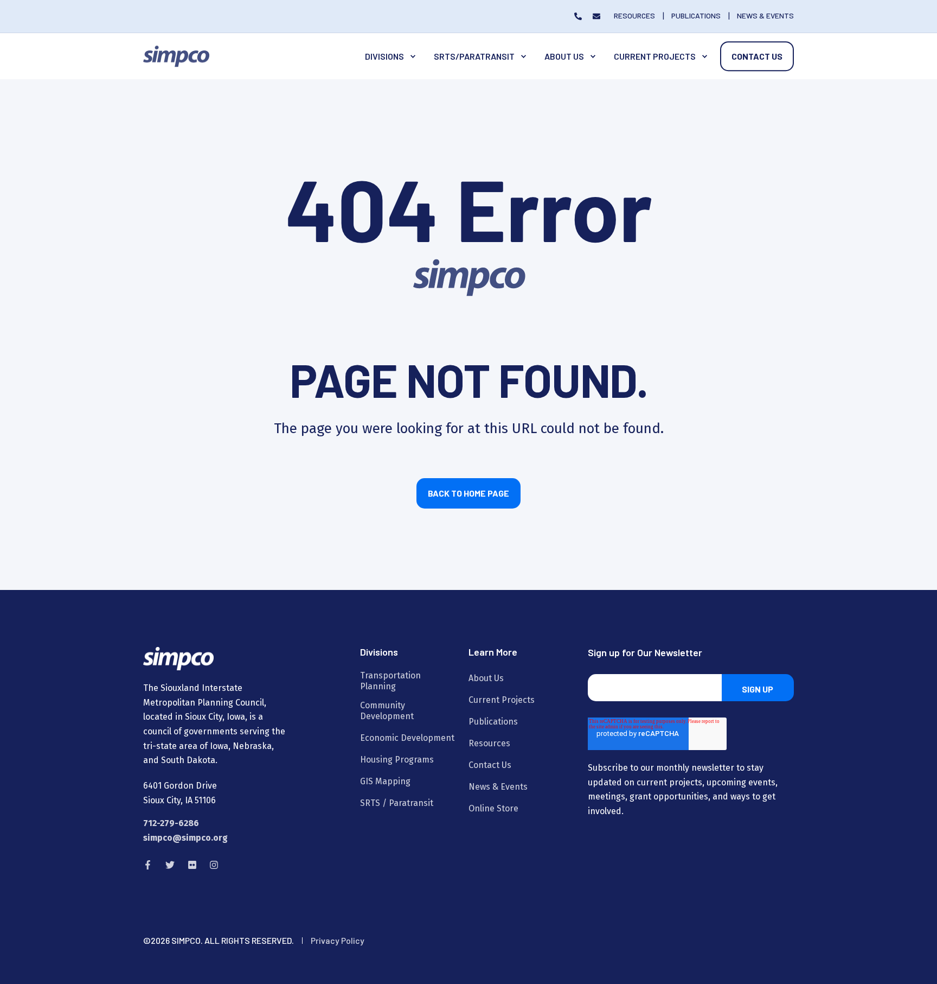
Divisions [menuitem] (384, 56)
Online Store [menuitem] (493, 808)
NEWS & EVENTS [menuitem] (765, 16)
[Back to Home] (176, 55)
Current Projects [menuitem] (655, 56)
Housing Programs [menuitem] (397, 759)
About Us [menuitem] (564, 56)
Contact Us (756, 56)
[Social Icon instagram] (211, 864)
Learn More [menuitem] (492, 652)
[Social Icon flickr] (192, 864)
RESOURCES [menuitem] (634, 16)
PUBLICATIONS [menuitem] (696, 16)
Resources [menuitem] (489, 743)
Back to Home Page (468, 493)
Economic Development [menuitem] (407, 738)
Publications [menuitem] (493, 721)
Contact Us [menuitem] (489, 765)
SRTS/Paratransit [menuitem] (474, 56)
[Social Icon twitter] (170, 864)
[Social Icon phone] (580, 16)
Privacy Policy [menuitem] (337, 940)
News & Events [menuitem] (498, 787)
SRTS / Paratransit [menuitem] (396, 803)
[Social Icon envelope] (593, 16)
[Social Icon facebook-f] (151, 864)
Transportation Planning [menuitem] (390, 680)
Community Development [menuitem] (387, 710)
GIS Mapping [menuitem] (385, 781)
